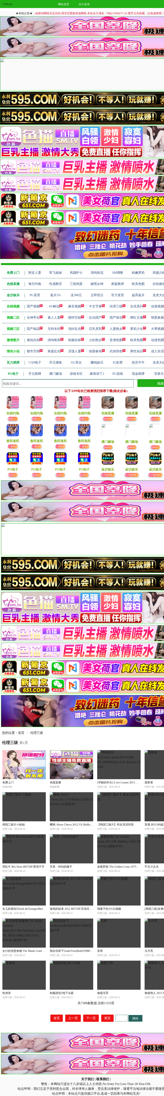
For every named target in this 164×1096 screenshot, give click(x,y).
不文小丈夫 (152, 866)
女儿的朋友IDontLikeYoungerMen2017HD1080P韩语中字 (36, 908)
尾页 (107, 1018)
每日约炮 (108, 418)
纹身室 (6, 993)
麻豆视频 (74, 306)
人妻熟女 (116, 328)
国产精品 (33, 328)
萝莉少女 (136, 328)
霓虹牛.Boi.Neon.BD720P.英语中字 (23, 866)
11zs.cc (7, 4)
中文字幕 (95, 306)
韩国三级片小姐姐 (13, 824)
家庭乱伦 (54, 351)
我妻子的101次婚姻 (109, 908)
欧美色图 (136, 340)
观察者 (149, 782)
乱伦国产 (95, 317)
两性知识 (136, 351)
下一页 (91, 1018)
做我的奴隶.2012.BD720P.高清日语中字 (74, 908)
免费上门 (13, 418)
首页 (21, 732)
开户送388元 (108, 474)
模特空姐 (74, 317)
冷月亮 (149, 950)
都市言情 (33, 351)
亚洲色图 (116, 340)
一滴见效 (13, 446)
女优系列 (136, 306)
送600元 (107, 447)
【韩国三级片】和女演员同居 (115, 824)
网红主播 (136, 317)
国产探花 (116, 317)
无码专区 (54, 328)
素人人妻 (54, 317)
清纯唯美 (54, 340)
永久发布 (84, 4)
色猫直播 (55, 782)
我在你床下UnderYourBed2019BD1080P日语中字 (79, 950)
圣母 (100, 950)
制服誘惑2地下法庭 (62, 993)
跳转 (135, 1018)
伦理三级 (116, 306)
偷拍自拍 (33, 340)
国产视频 (33, 306)
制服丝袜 (74, 340)
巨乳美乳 (95, 328)
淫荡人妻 (74, 351)
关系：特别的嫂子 (61, 866)
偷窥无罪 (102, 993)
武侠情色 (116, 351)
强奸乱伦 (74, 328)
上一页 (73, 1018)
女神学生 (33, 317)
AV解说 (54, 306)
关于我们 (87, 1079)
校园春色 (95, 351)
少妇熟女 (95, 340)
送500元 (12, 474)
